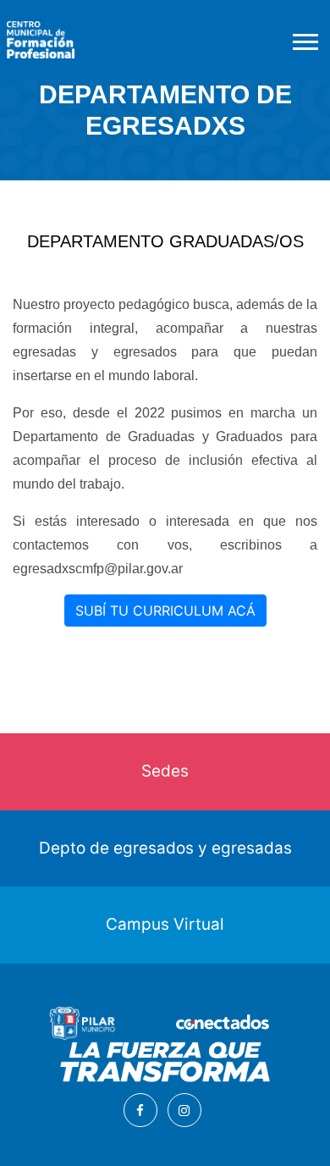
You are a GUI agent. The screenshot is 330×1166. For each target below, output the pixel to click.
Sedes (165, 771)
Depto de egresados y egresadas (165, 848)
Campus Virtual (165, 924)
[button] (304, 38)
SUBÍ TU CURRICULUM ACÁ (165, 610)
